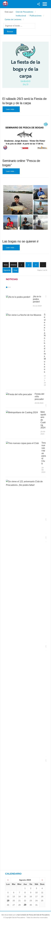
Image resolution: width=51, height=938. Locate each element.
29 (25, 905)
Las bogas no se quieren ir (20, 241)
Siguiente (6, 270)
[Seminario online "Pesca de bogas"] (25, 136)
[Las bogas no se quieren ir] (25, 207)
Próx (15, 287)
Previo (12, 287)
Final (15, 270)
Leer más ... (11, 109)
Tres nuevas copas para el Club (43, 453)
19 (8, 900)
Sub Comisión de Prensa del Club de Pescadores (33, 915)
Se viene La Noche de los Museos (45, 343)
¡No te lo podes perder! (37, 299)
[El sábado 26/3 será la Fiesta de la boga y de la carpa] (25, 65)
